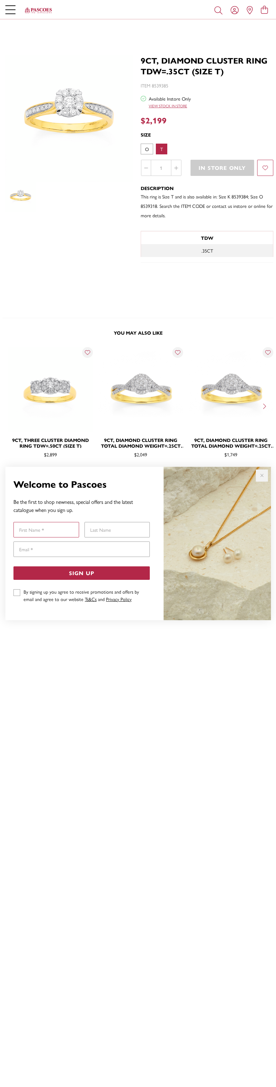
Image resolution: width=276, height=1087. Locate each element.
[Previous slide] (10, 405)
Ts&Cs (91, 599)
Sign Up (81, 573)
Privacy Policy (119, 599)
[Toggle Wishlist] (87, 352)
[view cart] (264, 9)
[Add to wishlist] (265, 168)
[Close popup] (262, 476)
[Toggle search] (220, 9)
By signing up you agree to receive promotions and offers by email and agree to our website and (81, 595)
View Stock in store (168, 105)
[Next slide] (265, 405)
